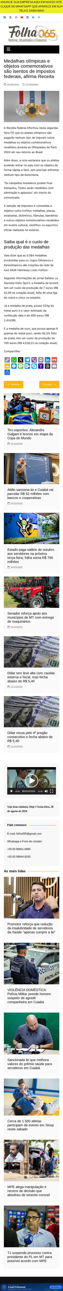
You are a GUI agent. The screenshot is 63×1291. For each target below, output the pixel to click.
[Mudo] (46, 791)
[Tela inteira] (51, 791)
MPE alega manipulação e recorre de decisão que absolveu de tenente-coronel (28, 1191)
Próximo (47, 384)
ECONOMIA (32, 84)
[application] (31, 781)
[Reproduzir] (11, 791)
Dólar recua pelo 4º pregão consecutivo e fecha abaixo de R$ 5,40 (30, 737)
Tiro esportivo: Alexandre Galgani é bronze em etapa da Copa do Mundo (30, 434)
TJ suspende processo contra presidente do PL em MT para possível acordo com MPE (29, 1257)
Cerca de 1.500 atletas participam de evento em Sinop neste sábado (30, 1125)
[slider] (29, 791)
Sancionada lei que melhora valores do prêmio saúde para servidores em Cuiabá (29, 1064)
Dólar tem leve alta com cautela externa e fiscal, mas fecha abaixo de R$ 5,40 (31, 677)
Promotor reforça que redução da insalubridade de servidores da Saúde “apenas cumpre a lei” (31, 928)
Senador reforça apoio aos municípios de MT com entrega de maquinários (30, 617)
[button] (31, 780)
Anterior (15, 384)
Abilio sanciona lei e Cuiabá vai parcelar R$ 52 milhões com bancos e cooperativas (30, 494)
